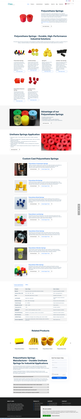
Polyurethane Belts (37, 409)
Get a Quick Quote (46, 26)
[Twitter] (67, 0)
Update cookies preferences (5, 418)
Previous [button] (10, 343)
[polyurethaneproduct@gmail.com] (70, 0)
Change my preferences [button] (55, 415)
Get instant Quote (33, 169)
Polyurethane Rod (61, 348)
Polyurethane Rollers (38, 406)
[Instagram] (69, 0)
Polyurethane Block (19, 348)
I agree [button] (45, 415)
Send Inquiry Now (19, 71)
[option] (19, 342)
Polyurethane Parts (37, 404)
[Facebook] (66, 0)
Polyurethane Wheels (38, 408)
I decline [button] (48, 415)
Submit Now (59, 377)
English (68, 3)
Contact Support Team (45, 169)
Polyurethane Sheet (47, 348)
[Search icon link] (73, 1)
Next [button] (70, 343)
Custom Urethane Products (39, 403)
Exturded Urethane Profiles (53, 403)
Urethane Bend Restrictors (53, 404)
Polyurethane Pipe (33, 348)
